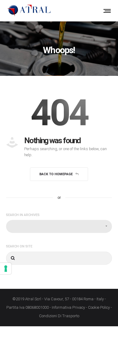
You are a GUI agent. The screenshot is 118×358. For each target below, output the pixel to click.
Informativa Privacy (68, 307)
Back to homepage (56, 174)
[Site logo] (28, 10)
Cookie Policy (99, 307)
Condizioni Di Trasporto (59, 316)
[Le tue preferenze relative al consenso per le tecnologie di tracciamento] (5, 268)
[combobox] (59, 226)
